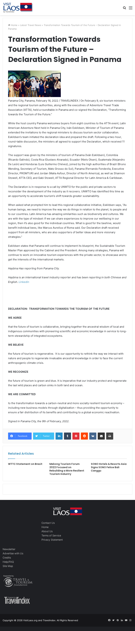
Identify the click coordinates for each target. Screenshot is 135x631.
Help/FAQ (8, 561)
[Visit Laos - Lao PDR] (18, 7)
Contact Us (48, 522)
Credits (7, 557)
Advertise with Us (13, 553)
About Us (47, 531)
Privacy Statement (52, 539)
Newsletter (9, 549)
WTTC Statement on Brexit (25, 464)
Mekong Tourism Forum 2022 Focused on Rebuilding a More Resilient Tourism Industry (66, 469)
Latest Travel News (30, 25)
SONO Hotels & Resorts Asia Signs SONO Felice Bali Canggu (109, 467)
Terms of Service (51, 535)
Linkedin (24, 282)
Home (13, 25)
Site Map (8, 565)
